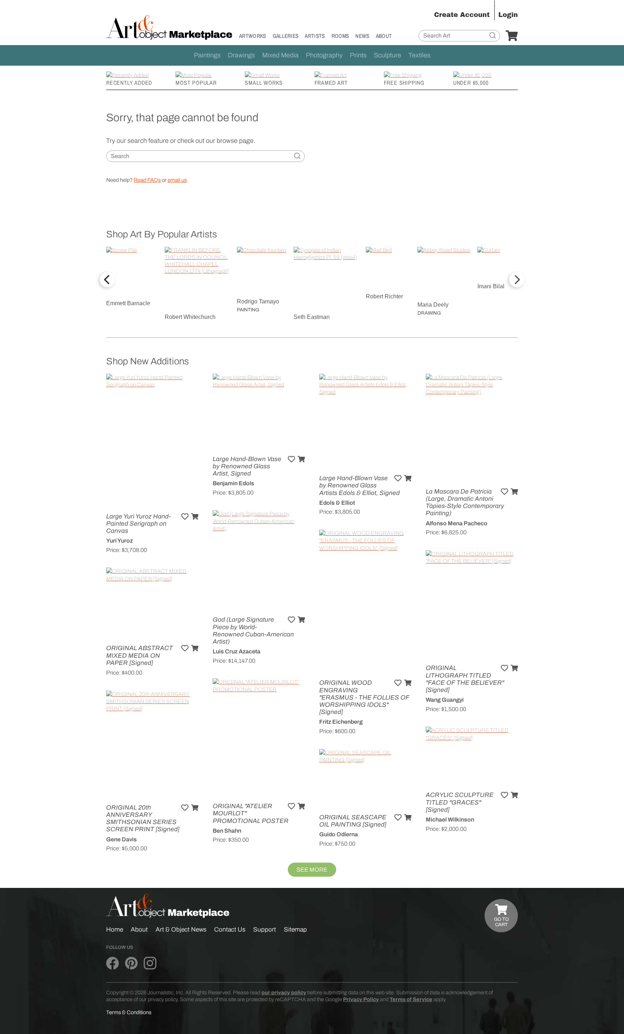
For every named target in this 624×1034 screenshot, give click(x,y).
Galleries (286, 36)
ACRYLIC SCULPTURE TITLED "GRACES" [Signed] (460, 802)
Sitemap (295, 929)
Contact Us (230, 929)
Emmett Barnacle (128, 303)
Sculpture (387, 55)
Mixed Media (280, 55)
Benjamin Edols (233, 483)
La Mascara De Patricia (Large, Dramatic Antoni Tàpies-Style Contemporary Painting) (465, 502)
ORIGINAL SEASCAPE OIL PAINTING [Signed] (352, 821)
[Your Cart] (512, 36)
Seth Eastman (312, 317)
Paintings (207, 55)
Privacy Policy (361, 999)
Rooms (340, 36)
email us (177, 180)
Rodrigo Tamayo (258, 301)
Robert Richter (384, 296)
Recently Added (129, 83)
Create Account (462, 14)
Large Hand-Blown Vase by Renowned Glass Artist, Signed (247, 466)
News (362, 36)
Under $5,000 (471, 83)
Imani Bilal (490, 286)
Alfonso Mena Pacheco (457, 523)
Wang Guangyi (445, 700)
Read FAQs (147, 180)
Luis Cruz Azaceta (236, 651)
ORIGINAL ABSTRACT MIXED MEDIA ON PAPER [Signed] (139, 655)
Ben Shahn (227, 831)
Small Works (264, 83)
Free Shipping (404, 83)
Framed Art (331, 83)
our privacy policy (283, 992)
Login (508, 14)
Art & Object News (181, 929)
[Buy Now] (194, 516)
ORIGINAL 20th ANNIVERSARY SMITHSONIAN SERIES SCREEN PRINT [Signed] (142, 818)
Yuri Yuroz (119, 541)
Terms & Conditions (128, 1012)
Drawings (241, 55)
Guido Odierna (338, 834)
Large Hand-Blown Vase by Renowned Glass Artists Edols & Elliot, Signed (359, 485)
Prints (358, 55)
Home (114, 929)
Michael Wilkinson (450, 819)
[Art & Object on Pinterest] (131, 964)
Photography (324, 55)
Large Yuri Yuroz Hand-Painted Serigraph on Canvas (138, 523)
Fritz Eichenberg (341, 722)
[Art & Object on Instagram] (150, 964)
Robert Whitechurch (190, 317)
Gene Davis (121, 839)
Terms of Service (411, 999)
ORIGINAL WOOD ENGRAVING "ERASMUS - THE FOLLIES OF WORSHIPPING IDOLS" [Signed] (364, 697)
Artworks (252, 36)
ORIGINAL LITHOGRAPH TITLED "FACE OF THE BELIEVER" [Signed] (465, 679)
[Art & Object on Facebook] (112, 964)
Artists (315, 36)
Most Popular (196, 83)
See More (312, 870)
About (384, 36)
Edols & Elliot (337, 503)
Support (264, 929)
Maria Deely (432, 305)
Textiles (419, 55)
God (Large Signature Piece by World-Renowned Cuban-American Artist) (253, 630)
